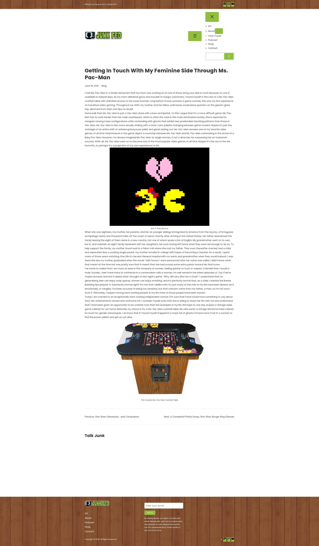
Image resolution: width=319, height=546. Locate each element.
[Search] (229, 56)
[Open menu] (195, 36)
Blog (104, 85)
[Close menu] (212, 17)
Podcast (89, 522)
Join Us (150, 513)
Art (86, 513)
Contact (89, 531)
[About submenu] (219, 31)
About (88, 517)
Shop (87, 526)
